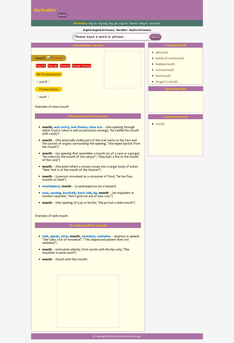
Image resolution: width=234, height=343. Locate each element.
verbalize (88, 236)
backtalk (69, 193)
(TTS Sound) (56, 58)
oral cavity (61, 127)
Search (155, 37)
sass (45, 193)
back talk (85, 193)
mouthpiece (51, 186)
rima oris (95, 127)
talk (45, 236)
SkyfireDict (45, 10)
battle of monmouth (170, 58)
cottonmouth (165, 70)
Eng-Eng (103, 23)
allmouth (162, 52)
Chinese (133, 23)
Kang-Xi (143, 23)
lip (95, 193)
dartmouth (163, 76)
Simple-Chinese (81, 65)
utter (64, 236)
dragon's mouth (167, 81)
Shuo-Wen (154, 23)
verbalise (104, 236)
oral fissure (79, 127)
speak (54, 236)
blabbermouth (165, 64)
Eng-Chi (93, 23)
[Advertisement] (134, 10)
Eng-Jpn (113, 23)
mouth (160, 124)
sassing (55, 193)
